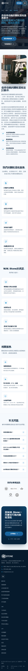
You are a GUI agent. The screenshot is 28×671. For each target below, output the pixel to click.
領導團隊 (3, 632)
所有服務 (3, 602)
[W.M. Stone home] (4, 3)
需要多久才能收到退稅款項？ (11, 462)
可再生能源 (4, 620)
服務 (7, 10)
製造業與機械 (4, 617)
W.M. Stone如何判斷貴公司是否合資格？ (11, 448)
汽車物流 (3, 610)
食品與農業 (4, 614)
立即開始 (13, 534)
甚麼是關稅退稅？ (8, 432)
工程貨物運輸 (4, 598)
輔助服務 (3, 636)
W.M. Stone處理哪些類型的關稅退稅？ (11, 439)
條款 (7, 667)
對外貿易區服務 (5, 595)
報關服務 (3, 585)
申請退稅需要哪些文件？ (10, 456)
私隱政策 (3, 667)
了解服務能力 (8, 44)
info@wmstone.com (8, 572)
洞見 (2, 642)
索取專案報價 (8, 38)
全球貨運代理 (4, 588)
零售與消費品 (4, 624)
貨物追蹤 (3, 649)
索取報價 (19, 3)
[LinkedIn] (3, 576)
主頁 (2, 10)
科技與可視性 (4, 639)
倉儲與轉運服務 (5, 591)
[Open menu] (25, 3)
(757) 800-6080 (15, 539)
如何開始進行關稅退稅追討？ (11, 469)
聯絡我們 (3, 646)
